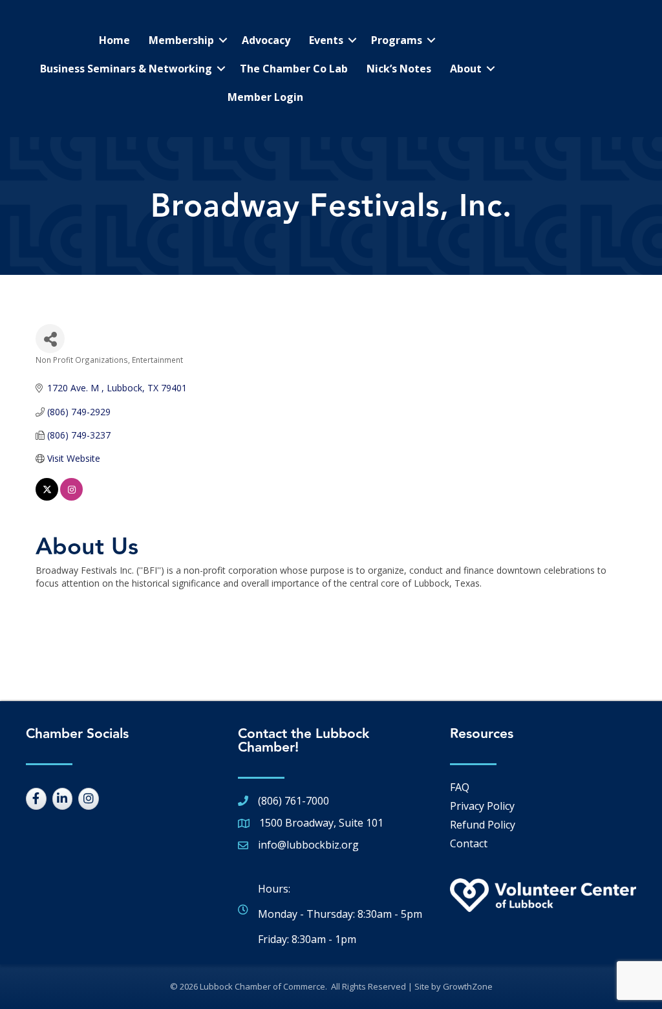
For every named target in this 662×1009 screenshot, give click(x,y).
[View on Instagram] (71, 497)
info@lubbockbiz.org (308, 845)
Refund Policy (482, 825)
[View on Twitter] (47, 497)
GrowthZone (468, 986)
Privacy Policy (482, 806)
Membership (181, 40)
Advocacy (266, 40)
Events (326, 40)
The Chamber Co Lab (294, 68)
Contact (468, 843)
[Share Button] (50, 338)
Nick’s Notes (399, 68)
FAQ (459, 787)
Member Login (265, 97)
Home (114, 40)
